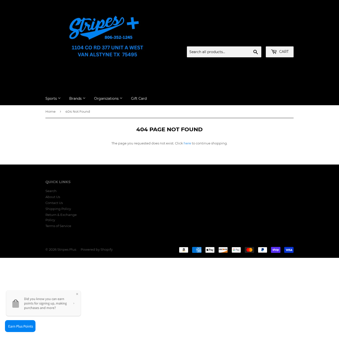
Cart (283, 51)
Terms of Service (58, 226)
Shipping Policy (58, 209)
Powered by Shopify (97, 249)
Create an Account (280, 40)
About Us (52, 197)
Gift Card (139, 98)
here (187, 143)
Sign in (255, 40)
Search (51, 191)
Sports (51, 98)
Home (50, 111)
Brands (76, 98)
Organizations (107, 98)
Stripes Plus (66, 249)
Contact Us (54, 203)
